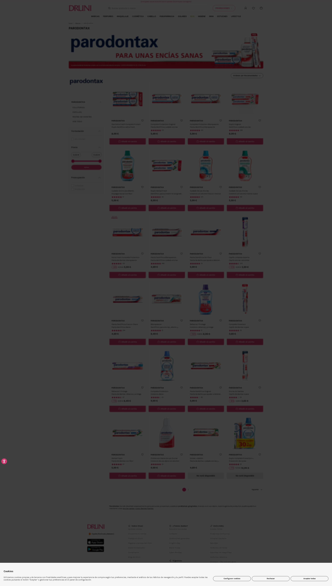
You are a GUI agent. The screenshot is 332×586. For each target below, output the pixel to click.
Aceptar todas (309, 578)
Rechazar (271, 578)
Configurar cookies (232, 578)
